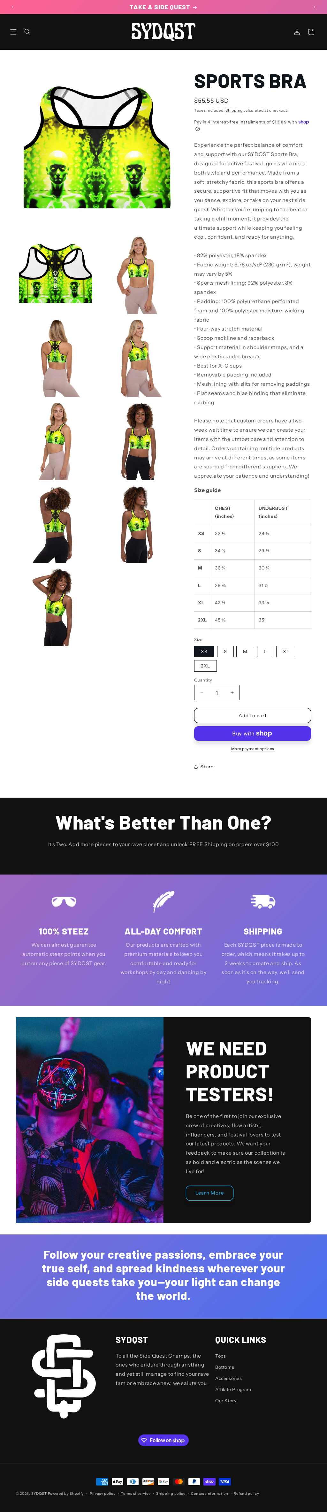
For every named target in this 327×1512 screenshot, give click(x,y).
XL (286, 651)
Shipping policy (171, 1493)
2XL (205, 666)
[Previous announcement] (12, 7)
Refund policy (246, 1493)
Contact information (209, 1493)
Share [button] (207, 767)
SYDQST (39, 1493)
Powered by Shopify (66, 1493)
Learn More (209, 1193)
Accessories (228, 1378)
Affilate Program (233, 1389)
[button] (13, 32)
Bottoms (224, 1367)
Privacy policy (103, 1493)
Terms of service (135, 1493)
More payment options (252, 748)
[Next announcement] (315, 7)
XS (204, 651)
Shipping (234, 110)
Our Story (225, 1401)
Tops (220, 1356)
